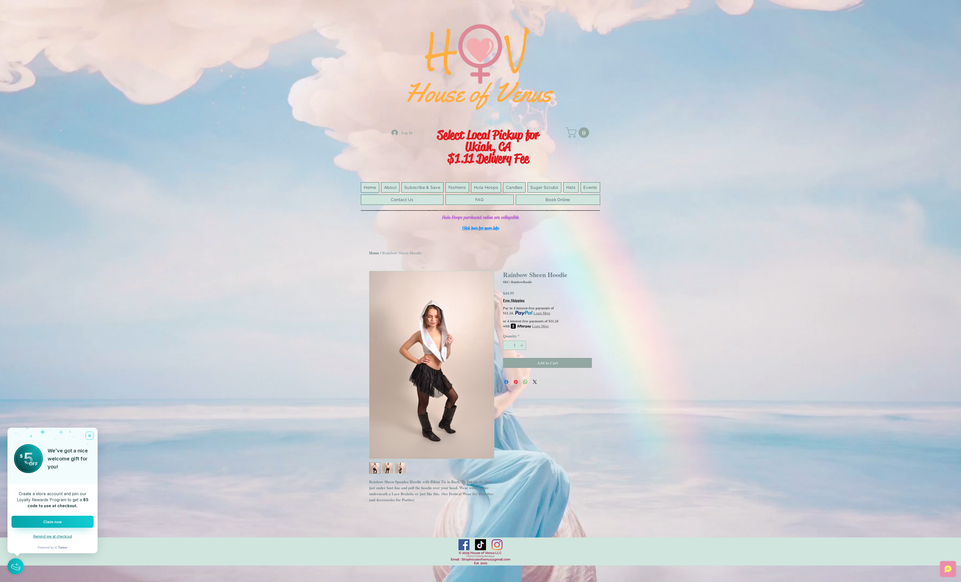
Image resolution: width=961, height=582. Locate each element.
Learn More (542, 313)
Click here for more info (480, 228)
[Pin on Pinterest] (516, 382)
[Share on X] (535, 382)
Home (374, 253)
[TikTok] (480, 544)
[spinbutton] (514, 345)
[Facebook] (463, 544)
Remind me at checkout (52, 536)
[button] (579, 132)
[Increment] (522, 345)
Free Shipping (514, 300)
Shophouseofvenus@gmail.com (485, 559)
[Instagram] (497, 544)
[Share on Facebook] (506, 382)
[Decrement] (507, 345)
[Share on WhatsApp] (525, 382)
